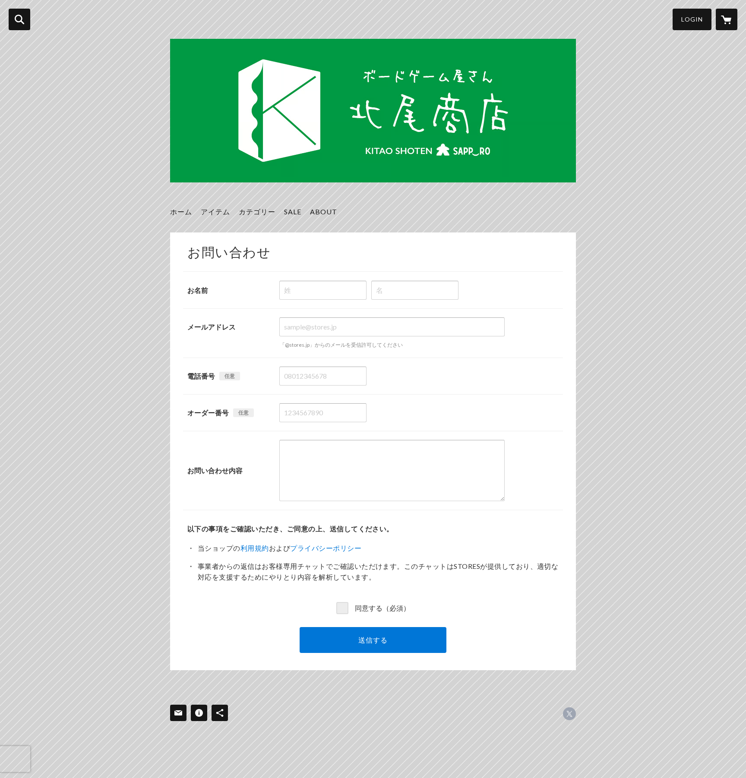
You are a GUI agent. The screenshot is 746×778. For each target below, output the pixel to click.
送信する (372, 640)
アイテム (215, 211)
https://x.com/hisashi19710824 (569, 713)
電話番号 (201, 376)
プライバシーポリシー (325, 548)
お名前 (197, 290)
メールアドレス (211, 327)
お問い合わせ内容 (215, 470)
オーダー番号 (208, 412)
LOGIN (692, 19)
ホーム (181, 211)
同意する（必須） (382, 608)
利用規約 (254, 548)
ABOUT (323, 211)
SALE (292, 211)
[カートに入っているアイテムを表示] (726, 19)
